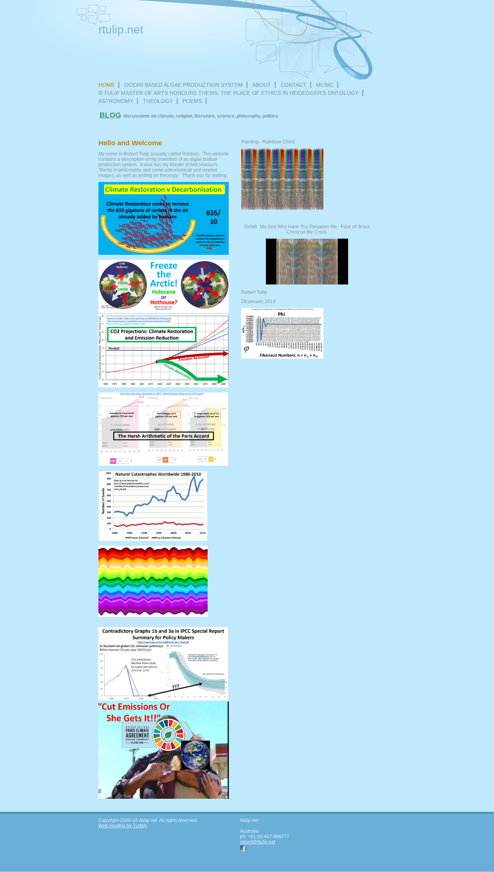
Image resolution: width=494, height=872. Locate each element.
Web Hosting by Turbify (122, 825)
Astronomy (115, 101)
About (261, 85)
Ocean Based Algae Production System (183, 85)
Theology (158, 101)
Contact (293, 85)
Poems (192, 101)
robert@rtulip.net (257, 842)
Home (106, 85)
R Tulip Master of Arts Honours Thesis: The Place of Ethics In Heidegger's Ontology (228, 93)
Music (324, 85)
